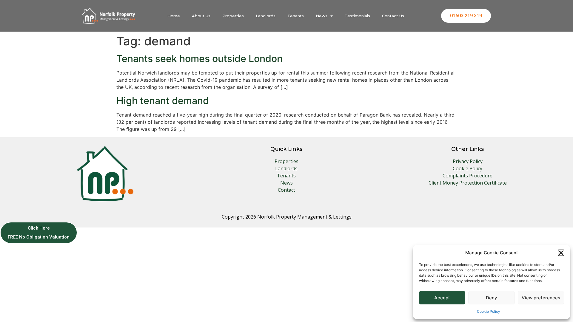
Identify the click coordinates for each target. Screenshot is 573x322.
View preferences (541, 298)
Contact (286, 190)
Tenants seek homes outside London (199, 58)
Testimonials (357, 15)
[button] (561, 253)
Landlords (265, 15)
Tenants (295, 15)
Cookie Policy (488, 311)
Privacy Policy (468, 161)
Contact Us (393, 15)
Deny (491, 298)
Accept (442, 298)
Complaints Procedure (467, 175)
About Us (201, 15)
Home (173, 15)
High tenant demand (162, 100)
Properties (233, 15)
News (321, 15)
